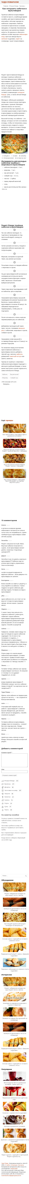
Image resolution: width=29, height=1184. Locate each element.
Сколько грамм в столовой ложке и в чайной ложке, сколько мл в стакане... (14, 820)
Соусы (6, 803)
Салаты (6, 800)
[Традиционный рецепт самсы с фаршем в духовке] (14, 952)
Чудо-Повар (4, 1163)
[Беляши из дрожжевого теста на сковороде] (14, 907)
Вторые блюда (9, 781)
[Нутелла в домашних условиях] (14, 1124)
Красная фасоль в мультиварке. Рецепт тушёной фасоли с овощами (14, 450)
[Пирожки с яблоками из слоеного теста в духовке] (14, 967)
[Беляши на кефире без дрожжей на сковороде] (14, 1017)
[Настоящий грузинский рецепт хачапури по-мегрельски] (14, 922)
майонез (19, 354)
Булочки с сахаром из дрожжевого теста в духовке (15, 1140)
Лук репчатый (14, 374)
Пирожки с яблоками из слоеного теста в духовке (15, 970)
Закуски (7, 793)
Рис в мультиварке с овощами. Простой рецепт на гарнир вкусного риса (14, 481)
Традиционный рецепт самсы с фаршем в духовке (15, 955)
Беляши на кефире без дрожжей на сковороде (15, 1019)
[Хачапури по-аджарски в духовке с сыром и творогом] (14, 1001)
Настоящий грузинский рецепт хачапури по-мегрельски (15, 924)
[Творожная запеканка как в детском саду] (14, 1096)
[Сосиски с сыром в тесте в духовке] (14, 1111)
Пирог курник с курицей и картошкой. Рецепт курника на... (15, 1155)
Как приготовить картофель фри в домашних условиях (14, 435)
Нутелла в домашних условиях (14, 1126)
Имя (2, 769)
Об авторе (14, 1165)
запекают (4, 39)
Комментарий (6, 752)
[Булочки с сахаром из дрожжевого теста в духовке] (14, 1138)
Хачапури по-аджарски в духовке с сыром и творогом (15, 1004)
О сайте (7, 1165)
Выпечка (7, 784)
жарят (18, 39)
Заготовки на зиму (10, 790)
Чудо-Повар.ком (10, 2)
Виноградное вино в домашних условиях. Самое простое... (15, 1083)
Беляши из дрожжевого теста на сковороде (15, 909)
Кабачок (4, 374)
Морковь (5, 378)
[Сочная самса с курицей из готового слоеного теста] (14, 937)
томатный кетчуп (15, 356)
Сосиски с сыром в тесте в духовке (14, 1113)
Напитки (7, 797)
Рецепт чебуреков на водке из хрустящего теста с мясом (14, 894)
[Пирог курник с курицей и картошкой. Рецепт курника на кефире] (14, 1153)
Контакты (21, 1165)
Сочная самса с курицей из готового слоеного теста (14, 939)
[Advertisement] (14, 59)
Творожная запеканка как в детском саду (14, 1098)
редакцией (14, 1168)
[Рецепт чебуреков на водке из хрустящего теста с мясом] (14, 892)
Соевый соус (14, 378)
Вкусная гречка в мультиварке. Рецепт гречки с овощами (14, 465)
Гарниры (9, 420)
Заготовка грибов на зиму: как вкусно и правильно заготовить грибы (12, 828)
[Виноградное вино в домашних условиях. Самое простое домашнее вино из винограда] (14, 1081)
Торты (6, 810)
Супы (6, 806)
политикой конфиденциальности (11, 1175)
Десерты (7, 787)
